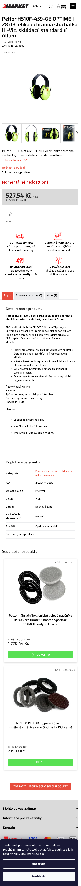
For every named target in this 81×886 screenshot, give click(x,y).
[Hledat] (51, 6)
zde (42, 854)
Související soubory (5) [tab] (29, 295)
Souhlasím (39, 876)
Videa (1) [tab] (52, 295)
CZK (35, 6)
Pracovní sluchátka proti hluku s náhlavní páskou (53, 473)
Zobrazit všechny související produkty (40, 786)
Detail (40, 762)
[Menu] (73, 6)
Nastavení (39, 864)
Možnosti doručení (13, 168)
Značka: (8, 53)
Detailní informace (12, 160)
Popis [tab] (7, 295)
